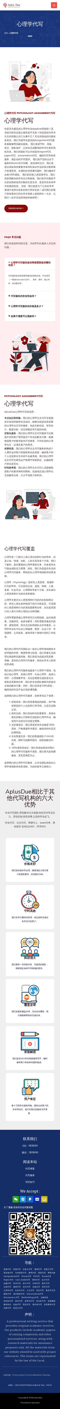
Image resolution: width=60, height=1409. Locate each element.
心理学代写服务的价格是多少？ (27, 306)
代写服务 (30, 1175)
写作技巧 (30, 1181)
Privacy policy (18, 1375)
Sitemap (46, 1375)
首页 (6, 33)
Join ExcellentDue (34, 1375)
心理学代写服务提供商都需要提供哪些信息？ (29, 264)
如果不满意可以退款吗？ (24, 316)
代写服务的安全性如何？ (24, 296)
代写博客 (30, 1168)
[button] (30, 264)
